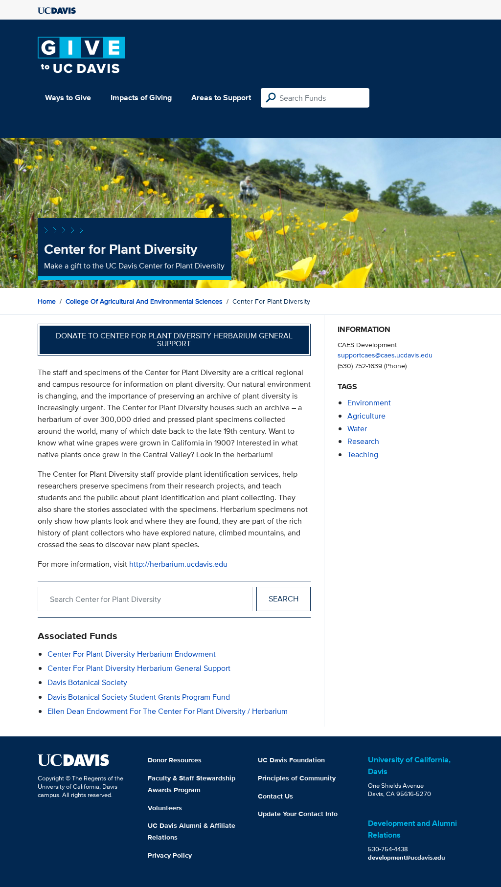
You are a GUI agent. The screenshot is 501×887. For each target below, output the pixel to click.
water (357, 428)
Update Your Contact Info (298, 814)
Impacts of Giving (141, 97)
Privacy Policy (170, 855)
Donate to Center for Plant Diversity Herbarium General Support (174, 339)
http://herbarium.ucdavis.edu (178, 564)
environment (369, 402)
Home (47, 301)
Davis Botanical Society (87, 682)
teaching (362, 454)
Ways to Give (68, 97)
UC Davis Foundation (291, 760)
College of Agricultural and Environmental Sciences (144, 301)
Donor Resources (175, 760)
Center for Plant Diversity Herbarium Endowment (131, 654)
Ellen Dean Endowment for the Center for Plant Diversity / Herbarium (167, 711)
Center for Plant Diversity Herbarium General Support (138, 668)
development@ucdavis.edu (406, 857)
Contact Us (275, 796)
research (363, 441)
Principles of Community (297, 778)
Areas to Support (221, 97)
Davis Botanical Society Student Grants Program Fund (138, 697)
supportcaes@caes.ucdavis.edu (385, 355)
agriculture (366, 415)
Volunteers (165, 808)
